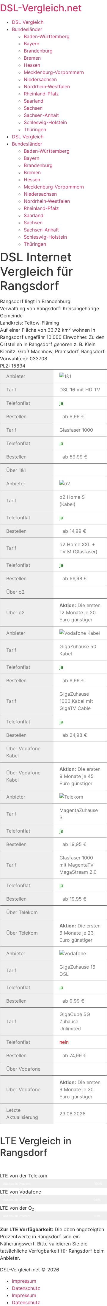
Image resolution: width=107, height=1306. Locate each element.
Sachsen (33, 108)
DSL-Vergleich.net (41, 8)
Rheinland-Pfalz (41, 94)
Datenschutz (26, 1288)
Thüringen (35, 129)
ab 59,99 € (74, 457)
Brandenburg (38, 51)
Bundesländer (27, 29)
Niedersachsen (40, 79)
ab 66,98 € (74, 578)
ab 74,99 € (74, 1055)
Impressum (24, 1281)
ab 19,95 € (74, 844)
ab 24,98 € (74, 735)
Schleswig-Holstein (45, 122)
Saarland (33, 101)
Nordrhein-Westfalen (47, 86)
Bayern (31, 44)
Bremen (32, 58)
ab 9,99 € (73, 416)
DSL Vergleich (27, 22)
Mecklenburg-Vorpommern (54, 72)
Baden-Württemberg (47, 36)
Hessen (32, 65)
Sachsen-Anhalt (41, 115)
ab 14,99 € (74, 531)
